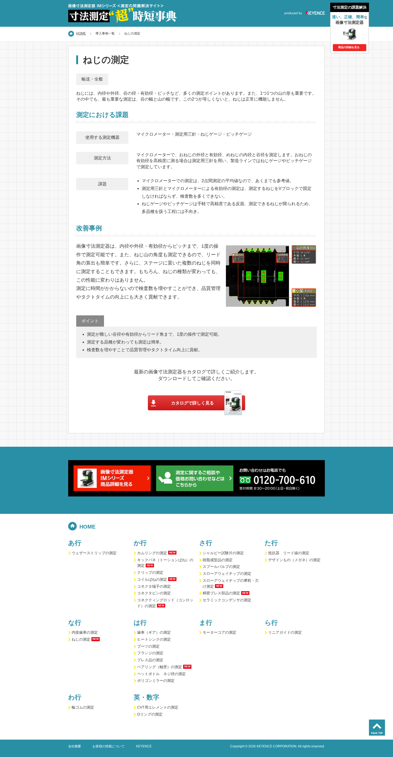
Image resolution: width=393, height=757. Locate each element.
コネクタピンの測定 (154, 593)
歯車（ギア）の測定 (154, 632)
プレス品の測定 (150, 660)
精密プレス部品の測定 (221, 593)
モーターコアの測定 (219, 632)
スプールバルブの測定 (221, 567)
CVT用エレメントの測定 (157, 707)
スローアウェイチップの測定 (227, 574)
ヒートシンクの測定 (154, 639)
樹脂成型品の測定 (218, 560)
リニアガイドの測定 (285, 632)
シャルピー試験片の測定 (223, 553)
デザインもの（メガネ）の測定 (294, 560)
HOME (81, 33)
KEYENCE (144, 746)
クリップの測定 (150, 573)
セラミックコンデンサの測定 (227, 600)
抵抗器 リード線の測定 (288, 553)
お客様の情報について (109, 746)
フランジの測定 (150, 653)
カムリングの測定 (152, 553)
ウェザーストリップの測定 (94, 553)
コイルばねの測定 (152, 580)
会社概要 (74, 746)
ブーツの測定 (148, 646)
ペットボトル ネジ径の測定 (161, 674)
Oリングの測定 (150, 714)
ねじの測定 (81, 639)
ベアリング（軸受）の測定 (159, 667)
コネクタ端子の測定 (154, 586)
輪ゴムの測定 (83, 707)
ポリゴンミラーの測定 (156, 681)
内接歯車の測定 (85, 632)
